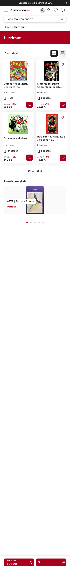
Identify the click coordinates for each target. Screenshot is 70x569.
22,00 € (7, 104)
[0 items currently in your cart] (63, 10)
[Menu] (7, 11)
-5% (14, 104)
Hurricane (9, 92)
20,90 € (8, 107)
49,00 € (40, 157)
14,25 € (8, 159)
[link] (42, 10)
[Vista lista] (62, 53)
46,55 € (41, 159)
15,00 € (7, 157)
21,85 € (41, 107)
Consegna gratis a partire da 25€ (35, 2)
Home (8, 27)
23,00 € (40, 104)
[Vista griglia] (54, 53)
